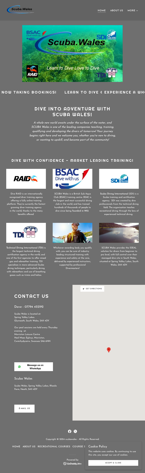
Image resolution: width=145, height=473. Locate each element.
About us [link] (116, 11)
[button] (133, 10)
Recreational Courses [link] (54, 447)
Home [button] (16, 447)
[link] (20, 10)
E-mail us (24, 408)
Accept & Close (113, 463)
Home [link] (102, 11)
